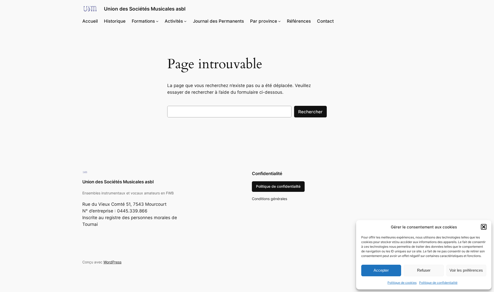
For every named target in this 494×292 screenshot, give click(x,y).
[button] (483, 226)
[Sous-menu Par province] (279, 21)
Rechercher (310, 111)
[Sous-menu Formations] (157, 21)
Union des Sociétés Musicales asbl (145, 9)
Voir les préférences (466, 270)
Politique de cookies (402, 283)
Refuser (423, 270)
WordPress (112, 262)
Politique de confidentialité (438, 283)
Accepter (381, 270)
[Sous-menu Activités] (185, 21)
